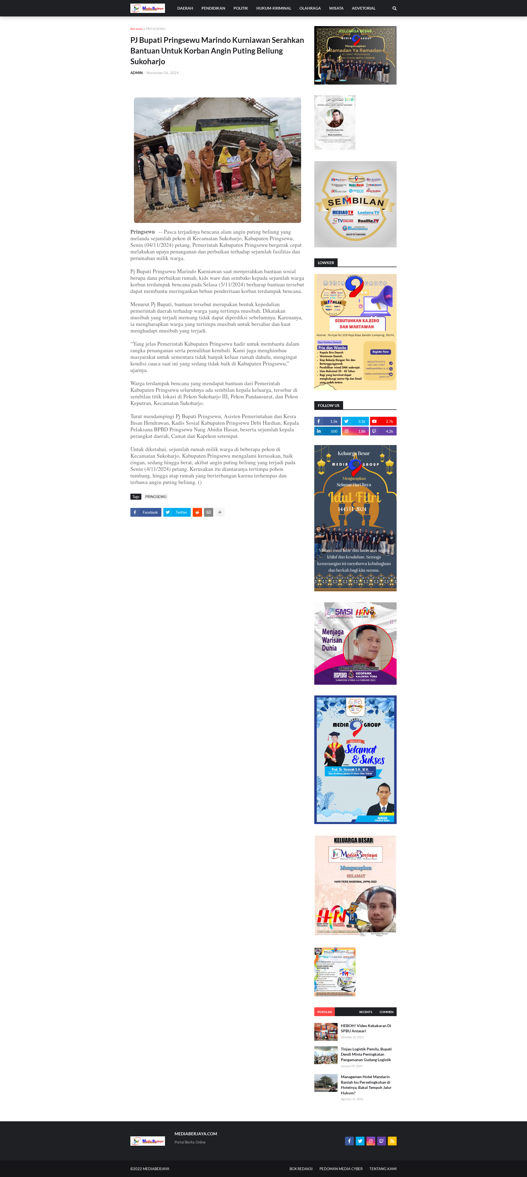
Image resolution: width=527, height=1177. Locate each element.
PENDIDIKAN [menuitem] (213, 8)
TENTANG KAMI (383, 1169)
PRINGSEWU (156, 29)
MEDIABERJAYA (156, 1169)
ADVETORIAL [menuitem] (363, 8)
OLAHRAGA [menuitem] (310, 8)
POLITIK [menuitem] (241, 8)
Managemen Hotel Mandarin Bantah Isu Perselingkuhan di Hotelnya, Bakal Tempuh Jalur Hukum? (366, 1084)
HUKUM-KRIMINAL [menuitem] (273, 8)
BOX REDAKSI (301, 1169)
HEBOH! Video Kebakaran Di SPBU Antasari (366, 1028)
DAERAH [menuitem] (185, 8)
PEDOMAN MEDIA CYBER (341, 1169)
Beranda (136, 29)
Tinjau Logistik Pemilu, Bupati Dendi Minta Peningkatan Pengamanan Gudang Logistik (366, 1054)
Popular (325, 1012)
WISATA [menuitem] (336, 8)
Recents (365, 1012)
